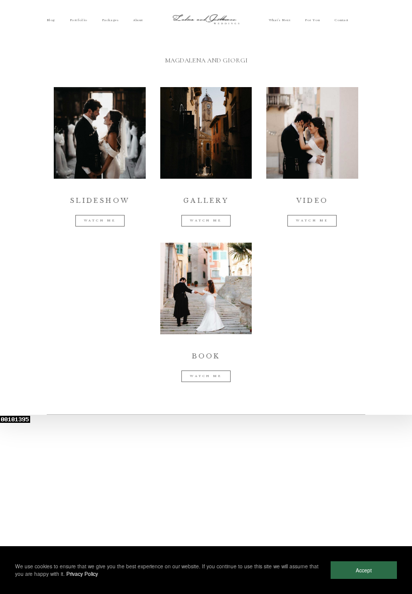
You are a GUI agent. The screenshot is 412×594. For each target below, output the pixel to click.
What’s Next (279, 20)
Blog (51, 20)
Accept (364, 570)
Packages (110, 20)
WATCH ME (100, 220)
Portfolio (78, 20)
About (138, 20)
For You (312, 20)
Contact (342, 20)
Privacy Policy (82, 573)
